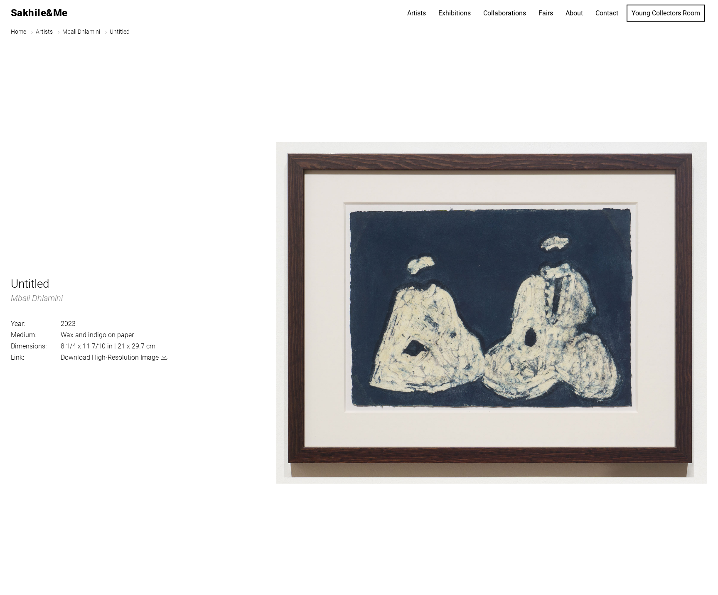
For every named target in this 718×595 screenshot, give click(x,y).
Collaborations (504, 13)
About (574, 13)
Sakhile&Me (39, 13)
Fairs (545, 13)
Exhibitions (454, 13)
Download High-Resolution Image (110, 357)
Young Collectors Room (666, 13)
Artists (416, 13)
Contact (606, 13)
